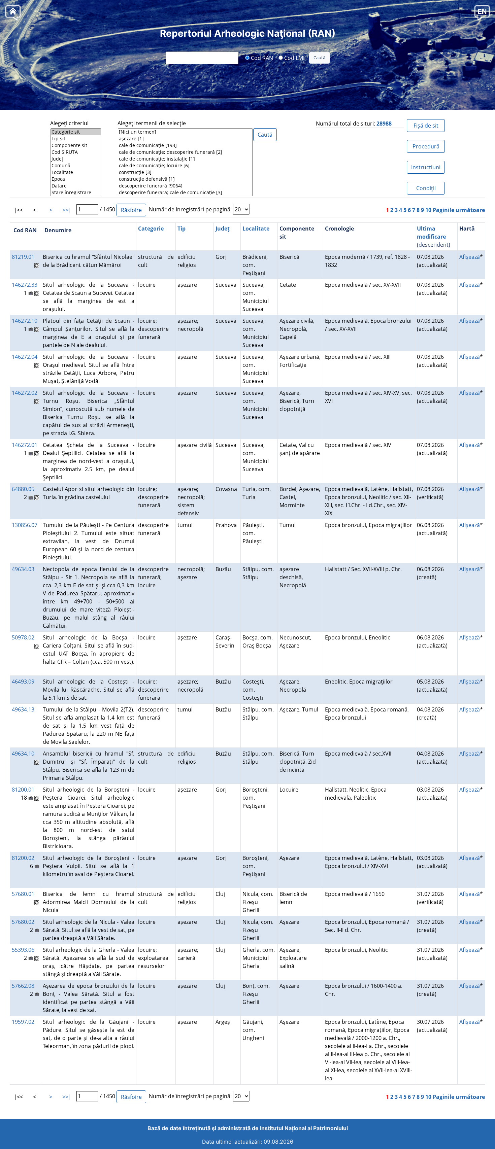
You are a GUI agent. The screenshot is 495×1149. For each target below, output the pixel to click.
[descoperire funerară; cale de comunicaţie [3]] (185, 192)
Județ (223, 228)
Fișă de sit (426, 125)
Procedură (425, 146)
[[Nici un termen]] (185, 132)
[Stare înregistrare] (76, 192)
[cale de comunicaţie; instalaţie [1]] (185, 158)
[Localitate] (76, 172)
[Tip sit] (76, 138)
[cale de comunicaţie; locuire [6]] (185, 165)
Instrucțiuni (425, 167)
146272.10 (24, 320)
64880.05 (23, 489)
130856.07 (24, 525)
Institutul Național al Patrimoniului (304, 1128)
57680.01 (23, 894)
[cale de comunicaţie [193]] (185, 145)
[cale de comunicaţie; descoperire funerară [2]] (185, 152)
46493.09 (23, 681)
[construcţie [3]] (185, 172)
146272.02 (24, 392)
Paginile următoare (459, 210)
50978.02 (23, 637)
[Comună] (76, 165)
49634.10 (23, 753)
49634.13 (23, 709)
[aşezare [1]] (185, 138)
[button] (482, 12)
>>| (66, 210)
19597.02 (23, 1021)
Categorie (151, 228)
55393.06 (23, 949)
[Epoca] (76, 179)
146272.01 (24, 445)
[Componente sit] (76, 145)
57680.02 (23, 922)
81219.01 (23, 256)
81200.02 (23, 858)
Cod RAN (261, 57)
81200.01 (23, 789)
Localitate (255, 228)
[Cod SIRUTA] (76, 152)
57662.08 (23, 985)
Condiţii (426, 188)
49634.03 (23, 569)
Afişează (469, 256)
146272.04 (24, 356)
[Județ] (76, 158)
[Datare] (76, 185)
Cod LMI (293, 57)
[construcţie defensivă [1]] (185, 179)
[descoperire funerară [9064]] (185, 185)
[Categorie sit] (76, 132)
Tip (181, 228)
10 (428, 210)
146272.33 (24, 284)
